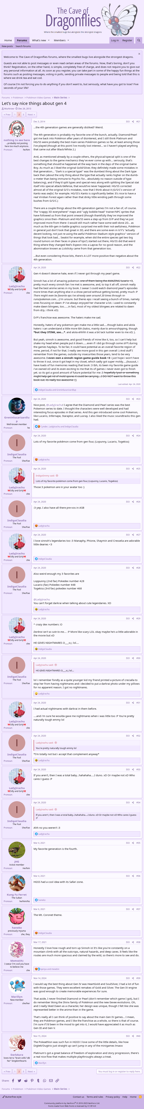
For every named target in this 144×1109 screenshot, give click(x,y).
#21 (138, 121)
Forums (22, 40)
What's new (39, 40)
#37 (138, 909)
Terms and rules (95, 1096)
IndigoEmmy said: (45, 475)
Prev (8, 114)
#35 (138, 842)
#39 (138, 978)
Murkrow (9, 108)
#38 (138, 942)
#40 (138, 1036)
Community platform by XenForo (72, 1103)
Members (60, 40)
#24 (138, 435)
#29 (138, 618)
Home (8, 40)
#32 (138, 735)
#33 (138, 769)
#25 (138, 468)
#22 (138, 267)
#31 (138, 702)
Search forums (23, 46)
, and (59, 426)
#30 (138, 658)
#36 (138, 875)
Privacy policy (113, 1096)
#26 (138, 501)
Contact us (78, 1096)
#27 (138, 534)
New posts (7, 46)
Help (124, 1096)
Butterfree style (13, 1096)
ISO (128, 121)
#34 (138, 802)
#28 (138, 567)
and (57, 389)
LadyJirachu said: (44, 664)
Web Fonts (69, 1106)
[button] (48, 40)
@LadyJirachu (54, 405)
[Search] (138, 40)
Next (30, 114)
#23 (138, 398)
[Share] (133, 122)
